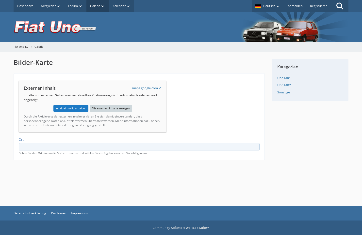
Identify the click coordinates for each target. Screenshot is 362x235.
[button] (268, 6)
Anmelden (295, 6)
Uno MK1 (284, 78)
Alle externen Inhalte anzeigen (111, 108)
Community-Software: (181, 227)
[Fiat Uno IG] (181, 27)
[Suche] (339, 6)
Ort (21, 139)
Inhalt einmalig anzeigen (70, 108)
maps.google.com (145, 88)
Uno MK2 (284, 85)
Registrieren (319, 6)
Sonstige (283, 92)
